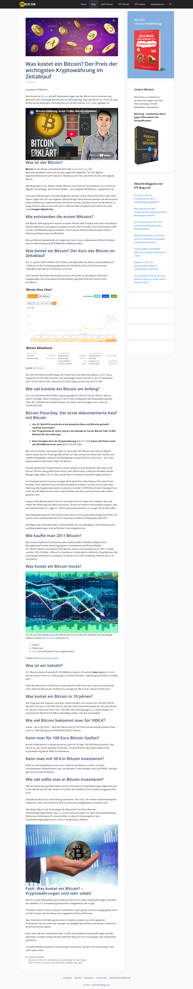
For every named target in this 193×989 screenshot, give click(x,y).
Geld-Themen (107, 4)
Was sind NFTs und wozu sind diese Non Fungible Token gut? (56, 962)
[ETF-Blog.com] (28, 4)
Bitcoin (44, 96)
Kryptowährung (79, 169)
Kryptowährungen (49, 658)
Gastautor (67, 977)
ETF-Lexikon (140, 4)
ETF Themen (123, 4)
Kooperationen (157, 4)
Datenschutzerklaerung (119, 977)
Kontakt (78, 977)
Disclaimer (89, 977)
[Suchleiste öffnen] (170, 4)
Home (83, 4)
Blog (94, 4)
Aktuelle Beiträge (36, 957)
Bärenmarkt (48, 637)
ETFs (34, 651)
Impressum (101, 977)
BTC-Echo (38, 368)
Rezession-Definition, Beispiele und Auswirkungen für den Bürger (58, 960)
